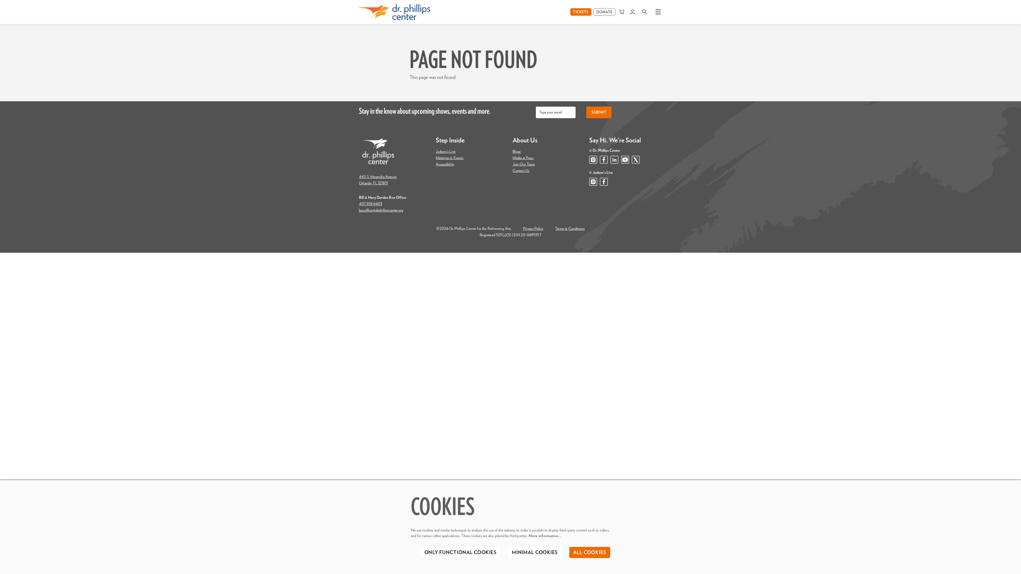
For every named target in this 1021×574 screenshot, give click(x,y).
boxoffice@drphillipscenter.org (381, 210)
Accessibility (445, 164)
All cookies (589, 552)
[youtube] (625, 160)
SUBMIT (599, 112)
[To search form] (645, 12)
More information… (545, 536)
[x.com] (636, 160)
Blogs (517, 152)
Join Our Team (524, 164)
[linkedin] (614, 160)
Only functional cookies (460, 552)
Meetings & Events (449, 158)
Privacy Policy (533, 229)
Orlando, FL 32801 (373, 183)
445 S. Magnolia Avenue (377, 177)
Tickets (580, 12)
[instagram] (593, 160)
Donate (604, 12)
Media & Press (523, 158)
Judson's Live (445, 152)
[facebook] (604, 160)
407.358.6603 (370, 204)
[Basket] (622, 12)
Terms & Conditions (570, 229)
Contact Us (521, 171)
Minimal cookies (535, 552)
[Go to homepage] (394, 12)
